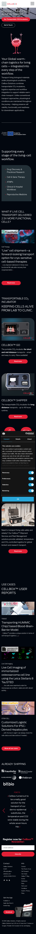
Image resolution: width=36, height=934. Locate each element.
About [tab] (29, 439)
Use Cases (24, 874)
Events (23, 878)
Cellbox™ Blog (25, 876)
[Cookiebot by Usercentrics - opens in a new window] (25, 433)
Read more (11, 283)
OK (18, 499)
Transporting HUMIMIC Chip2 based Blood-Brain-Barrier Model (18, 626)
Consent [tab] (6, 439)
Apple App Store (7, 903)
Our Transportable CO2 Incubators (16, 19)
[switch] (31, 478)
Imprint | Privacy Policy (25, 892)
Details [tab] (18, 439)
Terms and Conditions (24, 887)
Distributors (24, 881)
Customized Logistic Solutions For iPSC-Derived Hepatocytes (15, 726)
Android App (6, 905)
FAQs (22, 883)
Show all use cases (11, 748)
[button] (3, 810)
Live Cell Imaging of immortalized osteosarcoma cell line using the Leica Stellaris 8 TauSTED (17, 675)
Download (9, 912)
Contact (23, 866)
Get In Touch (8, 25)
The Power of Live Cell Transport (26, 870)
